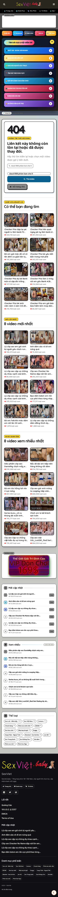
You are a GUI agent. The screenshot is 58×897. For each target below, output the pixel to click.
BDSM (38, 726)
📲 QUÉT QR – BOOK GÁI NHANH (17, 50)
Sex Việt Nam (29, 721)
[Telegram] (4, 792)
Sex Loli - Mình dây (13, 721)
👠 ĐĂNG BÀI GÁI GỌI (13, 96)
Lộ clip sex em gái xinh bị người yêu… (19, 830)
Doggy (36, 730)
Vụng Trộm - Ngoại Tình (13, 735)
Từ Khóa (44, 11)
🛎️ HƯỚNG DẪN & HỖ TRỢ (15, 103)
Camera (42, 721)
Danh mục (19, 786)
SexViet (7, 774)
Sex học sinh (10, 730)
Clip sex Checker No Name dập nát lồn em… (21, 843)
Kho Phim (33, 11)
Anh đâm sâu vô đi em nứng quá (16, 835)
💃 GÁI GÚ (40, 33)
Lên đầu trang (7, 889)
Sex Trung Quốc (11, 739)
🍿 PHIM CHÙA (29, 33)
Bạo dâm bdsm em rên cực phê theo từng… (21, 852)
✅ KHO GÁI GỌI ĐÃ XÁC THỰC (16, 66)
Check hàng (10, 726)
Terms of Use (8, 818)
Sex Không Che (25, 739)
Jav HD (47, 735)
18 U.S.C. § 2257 (9, 809)
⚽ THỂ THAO (51, 33)
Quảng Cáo (7, 805)
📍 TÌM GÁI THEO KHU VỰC (15, 73)
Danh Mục (21, 11)
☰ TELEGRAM (18, 33)
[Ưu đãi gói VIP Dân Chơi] (29, 565)
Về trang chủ (19, 186)
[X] (10, 792)
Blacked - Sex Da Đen (33, 735)
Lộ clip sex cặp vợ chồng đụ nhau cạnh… (20, 839)
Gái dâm (37, 739)
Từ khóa (30, 786)
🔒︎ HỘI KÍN (7, 33)
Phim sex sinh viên (25, 726)
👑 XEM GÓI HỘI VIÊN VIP (14, 58)
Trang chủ (9, 11)
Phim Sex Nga (23, 744)
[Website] (15, 792)
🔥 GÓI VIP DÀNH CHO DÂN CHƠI (17, 81)
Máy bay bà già (24, 730)
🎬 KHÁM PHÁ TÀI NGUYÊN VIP (16, 88)
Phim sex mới (10, 744)
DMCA (4, 814)
